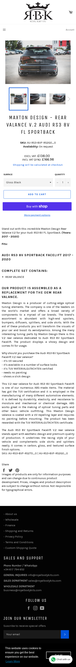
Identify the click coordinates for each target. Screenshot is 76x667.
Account (70, 29)
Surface (8, 174)
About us (11, 514)
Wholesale (12, 519)
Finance (10, 525)
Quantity (60, 174)
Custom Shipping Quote (20, 548)
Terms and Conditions (19, 542)
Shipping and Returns (19, 531)
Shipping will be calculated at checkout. (38, 164)
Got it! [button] (58, 655)
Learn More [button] (13, 661)
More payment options (37, 215)
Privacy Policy (14, 536)
